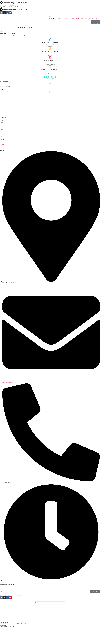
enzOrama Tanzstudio (50, 60)
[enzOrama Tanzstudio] (50, 57)
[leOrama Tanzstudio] (50, 39)
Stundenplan (59, 18)
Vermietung (83, 18)
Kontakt (97, 18)
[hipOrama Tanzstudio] (50, 48)
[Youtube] (10, 12)
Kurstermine (66, 18)
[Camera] (1, 12)
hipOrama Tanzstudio (50, 51)
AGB (2, 147)
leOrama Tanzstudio (50, 42)
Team (73, 18)
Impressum (3, 141)
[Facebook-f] (7, 597)
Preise (77, 18)
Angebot (51, 18)
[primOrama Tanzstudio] (50, 66)
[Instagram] (4, 12)
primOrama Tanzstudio (50, 69)
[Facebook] (7, 12)
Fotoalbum (91, 18)
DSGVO (2, 144)
